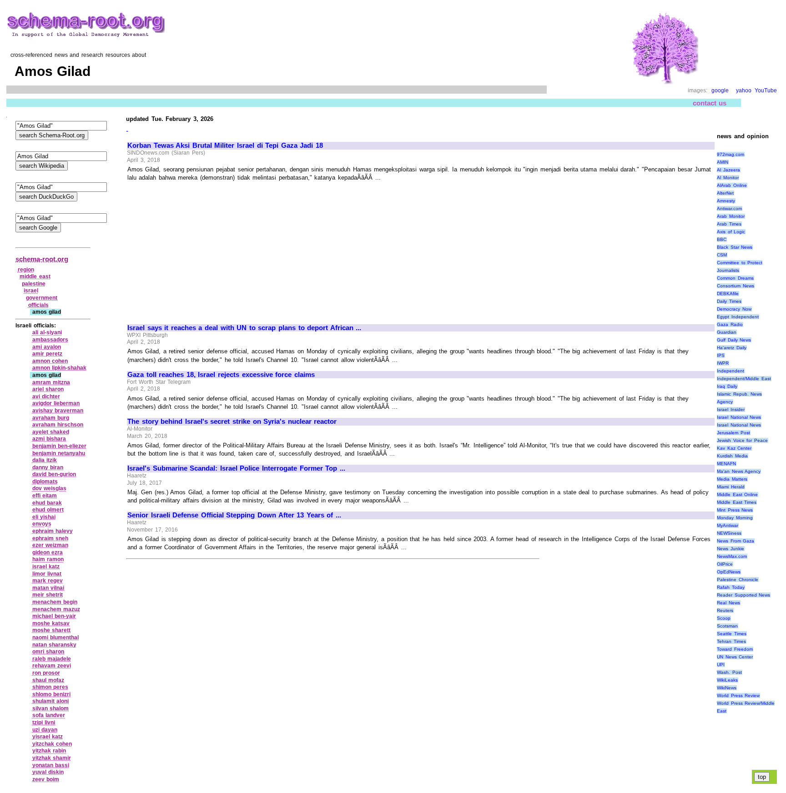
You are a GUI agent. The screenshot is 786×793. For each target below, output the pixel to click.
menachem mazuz (56, 609)
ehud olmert (48, 510)
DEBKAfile (728, 293)
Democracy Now (734, 308)
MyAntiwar (727, 525)
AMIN (722, 162)
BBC (721, 239)
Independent (730, 370)
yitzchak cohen (52, 744)
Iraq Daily (727, 386)
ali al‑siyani (47, 332)
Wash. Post (729, 672)
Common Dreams (735, 278)
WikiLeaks (727, 680)
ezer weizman (50, 545)
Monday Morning (735, 517)
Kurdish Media (732, 455)
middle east (35, 276)
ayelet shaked (51, 432)
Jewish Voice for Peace (742, 440)
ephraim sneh (50, 538)
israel (31, 290)
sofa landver (49, 715)
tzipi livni (43, 722)
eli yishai (44, 517)
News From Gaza (735, 540)
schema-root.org (41, 259)
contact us (710, 103)
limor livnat (47, 574)
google (720, 90)
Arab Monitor (731, 216)
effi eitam (44, 495)
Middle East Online (737, 494)
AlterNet (725, 193)
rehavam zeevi (51, 666)
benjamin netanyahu (59, 453)
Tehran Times (731, 641)
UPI (721, 664)
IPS (721, 355)
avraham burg (51, 418)
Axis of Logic (731, 231)
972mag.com (730, 154)
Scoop (724, 618)
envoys (41, 524)
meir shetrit (47, 595)
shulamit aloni (50, 701)
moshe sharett (51, 630)
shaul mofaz (48, 680)
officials (38, 305)
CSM (722, 254)
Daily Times (729, 301)
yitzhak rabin (49, 751)
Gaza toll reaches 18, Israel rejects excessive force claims (221, 374)
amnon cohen (50, 361)
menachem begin (55, 602)
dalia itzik (44, 460)
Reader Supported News (743, 594)
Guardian (726, 332)
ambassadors (50, 339)
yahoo (743, 90)
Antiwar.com (729, 208)
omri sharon (48, 651)
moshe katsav (51, 623)
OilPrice (725, 564)
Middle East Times (736, 502)
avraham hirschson (58, 425)
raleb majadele (51, 659)
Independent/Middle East (744, 378)
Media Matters (732, 479)
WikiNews (726, 687)
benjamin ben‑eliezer (59, 446)
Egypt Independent (738, 316)
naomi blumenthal (55, 637)
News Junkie (730, 548)
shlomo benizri (51, 694)
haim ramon (48, 559)
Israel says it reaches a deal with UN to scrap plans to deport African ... (244, 327)
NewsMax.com (732, 556)
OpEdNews (729, 571)
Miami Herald (731, 486)
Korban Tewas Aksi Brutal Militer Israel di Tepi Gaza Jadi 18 (225, 145)
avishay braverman (58, 410)
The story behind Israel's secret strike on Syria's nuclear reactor (232, 421)
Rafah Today (731, 587)
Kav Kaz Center (734, 448)
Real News (728, 602)
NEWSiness (729, 533)
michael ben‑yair (54, 616)
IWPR (723, 363)
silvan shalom (50, 708)
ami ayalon (46, 347)
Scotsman (727, 625)
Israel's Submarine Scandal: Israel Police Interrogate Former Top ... (236, 468)
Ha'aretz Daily (731, 347)
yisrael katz (47, 736)
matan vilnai (48, 588)
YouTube (766, 90)
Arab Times (729, 223)
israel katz (46, 566)
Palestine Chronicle (737, 579)
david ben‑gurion (54, 474)
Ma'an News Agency (739, 471)
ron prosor (46, 673)
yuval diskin (48, 772)
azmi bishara (49, 439)
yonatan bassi (51, 765)
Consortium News (735, 285)
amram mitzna (51, 382)
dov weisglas (49, 488)
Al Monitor (728, 177)
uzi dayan (45, 730)
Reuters (725, 610)
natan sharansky (54, 645)
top (762, 776)
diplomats (45, 481)
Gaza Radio (730, 324)
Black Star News (734, 247)
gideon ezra (47, 552)
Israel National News (739, 417)
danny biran (48, 467)
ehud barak (47, 503)
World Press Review (738, 695)
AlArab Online (732, 185)
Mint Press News (735, 509)
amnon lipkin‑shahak (59, 368)
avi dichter (46, 396)
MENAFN (726, 463)
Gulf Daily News (734, 339)
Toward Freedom (735, 649)
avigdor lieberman (56, 403)
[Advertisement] (203, 248)
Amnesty (726, 200)
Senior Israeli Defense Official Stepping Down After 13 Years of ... (234, 515)
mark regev (47, 580)
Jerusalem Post (733, 432)
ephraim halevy (52, 531)
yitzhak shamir (51, 758)
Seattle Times (731, 633)
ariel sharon (48, 389)
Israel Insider (731, 409)
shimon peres (50, 687)
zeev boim (46, 779)
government (41, 298)
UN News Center (735, 656)
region (26, 269)
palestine (33, 284)
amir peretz (47, 354)
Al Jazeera (728, 169)
